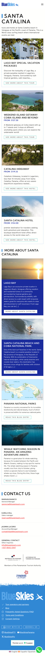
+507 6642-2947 (9, 548)
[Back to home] (10, 4)
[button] (42, 4)
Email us (32, 627)
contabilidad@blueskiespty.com (15, 531)
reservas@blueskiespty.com (13, 518)
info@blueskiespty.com (11, 545)
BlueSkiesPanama (27, 632)
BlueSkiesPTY (10, 632)
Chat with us (13, 627)
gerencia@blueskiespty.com (13, 504)
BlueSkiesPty (9, 637)
